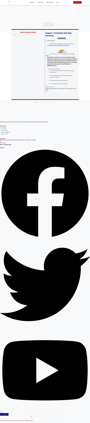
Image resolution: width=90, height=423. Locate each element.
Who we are (40, 2)
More (58, 2)
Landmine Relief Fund (53, 54)
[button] (45, 140)
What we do (32, 2)
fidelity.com (51, 86)
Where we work (50, 2)
